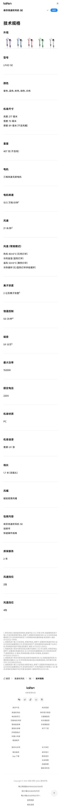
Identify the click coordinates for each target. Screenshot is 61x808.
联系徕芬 (45, 756)
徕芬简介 (45, 752)
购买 (54, 10)
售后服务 (15, 752)
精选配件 (15, 740)
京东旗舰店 (45, 720)
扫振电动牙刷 (16, 720)
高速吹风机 (19, 678)
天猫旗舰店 (45, 716)
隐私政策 (30, 804)
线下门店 (45, 728)
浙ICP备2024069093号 (31, 791)
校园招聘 (45, 764)
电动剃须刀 (16, 716)
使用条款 (30, 800)
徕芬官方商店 (45, 712)
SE (30, 678)
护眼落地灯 (16, 732)
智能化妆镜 (16, 728)
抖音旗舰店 (45, 724)
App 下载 (15, 756)
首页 (8, 678)
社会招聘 (45, 760)
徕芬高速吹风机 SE (13, 10)
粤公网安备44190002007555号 (30, 786)
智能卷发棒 (16, 724)
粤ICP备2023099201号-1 (30, 795)
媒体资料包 (45, 768)
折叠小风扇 (16, 736)
